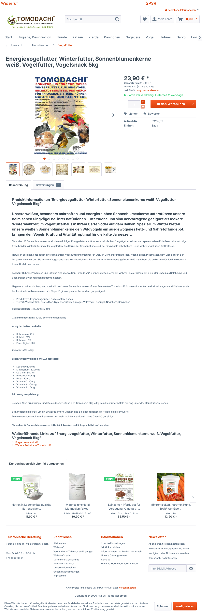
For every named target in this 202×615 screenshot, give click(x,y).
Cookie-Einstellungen (113, 543)
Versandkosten (127, 587)
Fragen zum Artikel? (26, 442)
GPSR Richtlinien (110, 547)
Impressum (59, 575)
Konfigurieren (185, 606)
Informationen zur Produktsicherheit (121, 551)
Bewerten (153, 113)
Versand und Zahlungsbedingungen (73, 551)
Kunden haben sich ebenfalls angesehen (36, 463)
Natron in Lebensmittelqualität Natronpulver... (31, 506)
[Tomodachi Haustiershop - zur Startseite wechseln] (31, 23)
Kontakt (105, 559)
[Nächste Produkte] (193, 497)
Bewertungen (48, 185)
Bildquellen (59, 543)
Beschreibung (18, 185)
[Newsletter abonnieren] (191, 568)
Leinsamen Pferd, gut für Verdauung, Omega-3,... (124, 506)
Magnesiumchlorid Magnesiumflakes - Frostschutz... (77, 507)
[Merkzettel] (144, 19)
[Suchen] (117, 19)
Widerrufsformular (63, 563)
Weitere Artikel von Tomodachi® (33, 445)
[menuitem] (182, 10)
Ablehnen (162, 606)
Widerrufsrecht (62, 555)
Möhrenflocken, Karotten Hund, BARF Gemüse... (171, 506)
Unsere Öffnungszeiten (114, 555)
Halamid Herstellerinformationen (119, 563)
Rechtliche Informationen (181, 10)
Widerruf (9, 3)
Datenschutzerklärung (66, 559)
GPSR (151, 3)
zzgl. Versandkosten (148, 90)
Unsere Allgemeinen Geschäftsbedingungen (66, 569)
